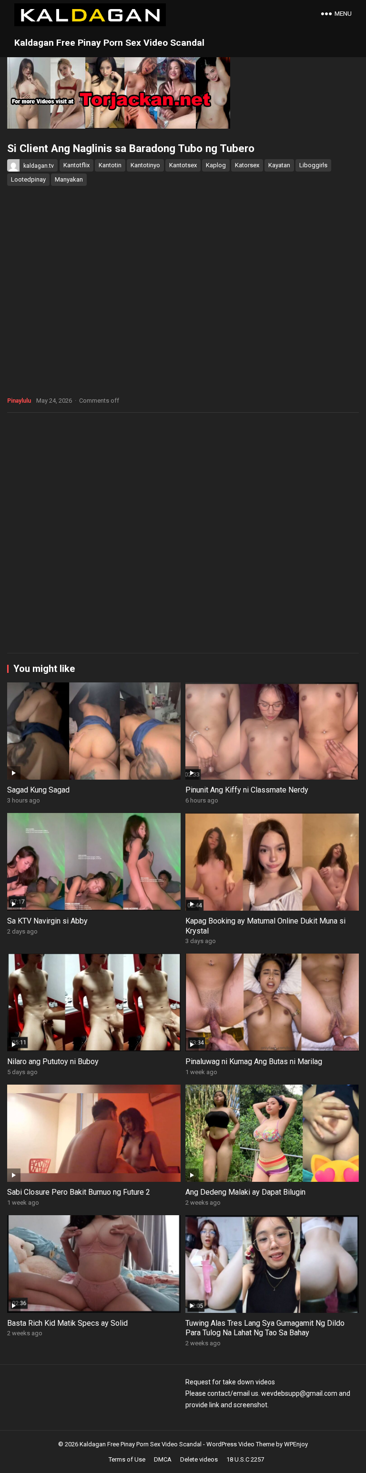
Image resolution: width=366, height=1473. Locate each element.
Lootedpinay (28, 179)
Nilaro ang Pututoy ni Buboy (53, 1061)
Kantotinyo (145, 165)
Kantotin (110, 165)
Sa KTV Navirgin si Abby (47, 920)
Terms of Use (127, 1459)
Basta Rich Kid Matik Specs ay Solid (67, 1323)
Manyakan (69, 179)
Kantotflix (76, 165)
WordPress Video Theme (240, 1444)
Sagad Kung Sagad (38, 789)
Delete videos (199, 1459)
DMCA (163, 1459)
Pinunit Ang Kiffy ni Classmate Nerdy (246, 789)
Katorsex (247, 165)
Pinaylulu (19, 400)
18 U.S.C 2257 (245, 1459)
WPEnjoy (296, 1444)
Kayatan (279, 165)
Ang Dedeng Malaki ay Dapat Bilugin (245, 1192)
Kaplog (216, 165)
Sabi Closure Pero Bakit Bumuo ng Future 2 (78, 1192)
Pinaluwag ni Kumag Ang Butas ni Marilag (253, 1061)
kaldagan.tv (38, 166)
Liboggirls (313, 165)
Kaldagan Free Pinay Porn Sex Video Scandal (109, 42)
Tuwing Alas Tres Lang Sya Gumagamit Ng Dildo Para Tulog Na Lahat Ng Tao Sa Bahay (265, 1328)
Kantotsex (183, 165)
